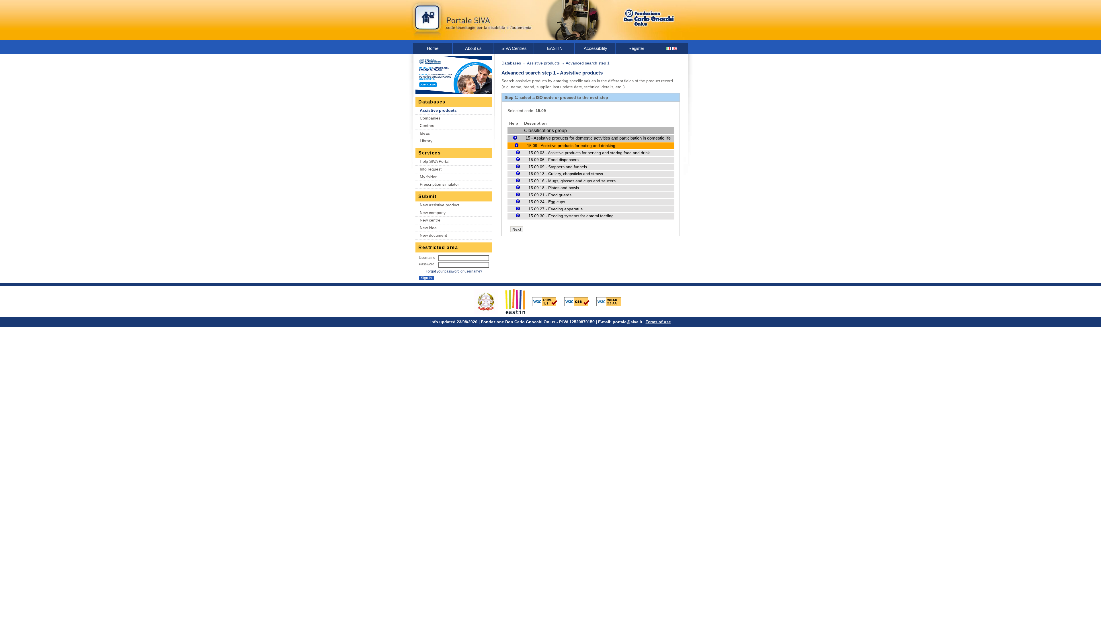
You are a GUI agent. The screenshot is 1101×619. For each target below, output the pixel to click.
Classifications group (545, 130)
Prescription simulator (439, 184)
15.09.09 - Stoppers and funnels (557, 167)
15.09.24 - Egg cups (546, 202)
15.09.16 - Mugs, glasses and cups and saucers (572, 181)
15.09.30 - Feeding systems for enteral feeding (571, 216)
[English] (675, 48)
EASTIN (555, 48)
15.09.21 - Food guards (549, 195)
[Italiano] (668, 48)
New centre (430, 220)
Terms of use (658, 322)
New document (433, 235)
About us (473, 48)
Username (427, 257)
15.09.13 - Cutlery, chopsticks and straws (565, 174)
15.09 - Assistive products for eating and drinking (571, 145)
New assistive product (439, 205)
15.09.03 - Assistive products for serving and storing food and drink (589, 153)
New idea (428, 228)
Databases (511, 63)
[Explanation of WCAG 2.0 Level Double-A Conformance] (611, 301)
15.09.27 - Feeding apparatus (555, 209)
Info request (431, 169)
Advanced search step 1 (588, 63)
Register (636, 48)
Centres (427, 125)
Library (426, 140)
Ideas (425, 133)
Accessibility (595, 48)
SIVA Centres (514, 48)
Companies (430, 118)
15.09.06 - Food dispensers (553, 160)
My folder (428, 177)
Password (426, 264)
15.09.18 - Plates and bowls (553, 188)
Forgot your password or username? (454, 271)
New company (433, 212)
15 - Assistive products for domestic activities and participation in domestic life (598, 138)
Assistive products (438, 110)
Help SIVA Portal (434, 161)
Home (432, 48)
